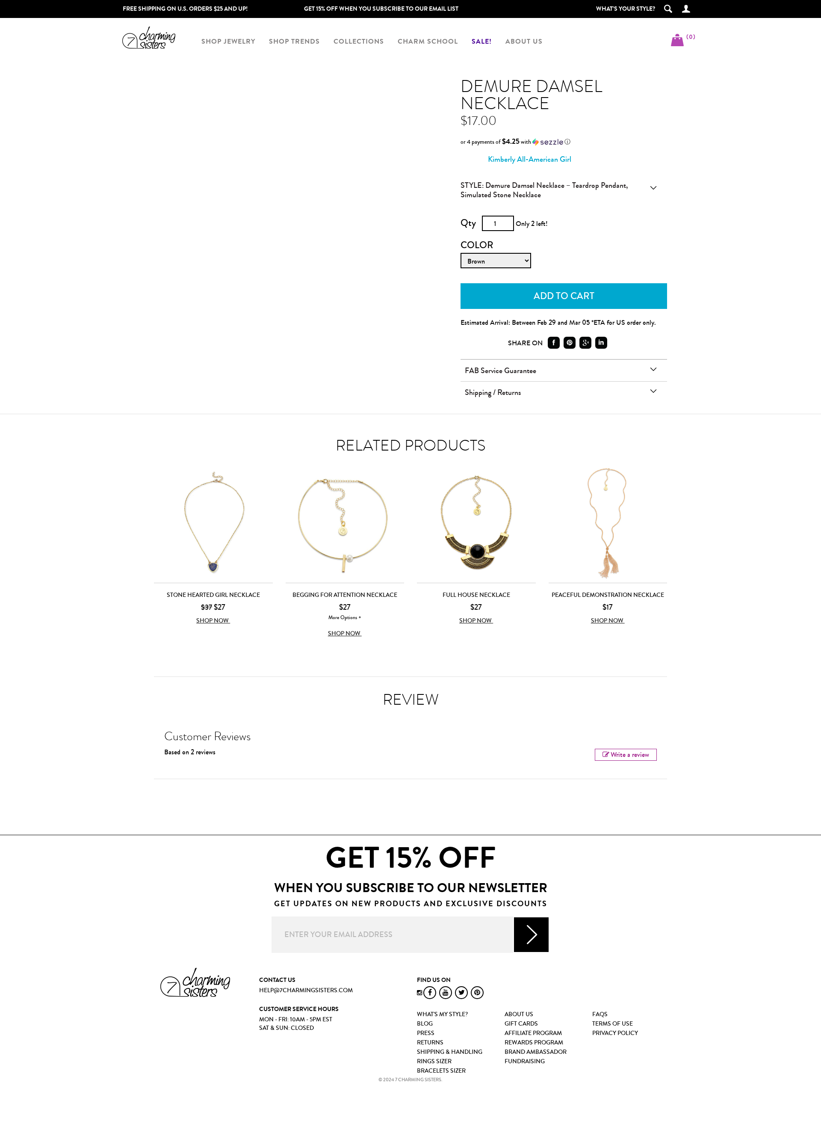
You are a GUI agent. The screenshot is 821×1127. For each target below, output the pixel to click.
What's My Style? (442, 1014)
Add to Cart (564, 296)
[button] (558, 142)
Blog (425, 1024)
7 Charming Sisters (148, 38)
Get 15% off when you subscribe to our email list (381, 8)
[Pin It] (570, 343)
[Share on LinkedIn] (601, 343)
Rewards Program (534, 1042)
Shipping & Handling (449, 1052)
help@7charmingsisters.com (306, 990)
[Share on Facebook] (554, 343)
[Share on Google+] (585, 343)
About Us (519, 1014)
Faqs (600, 1014)
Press (425, 1033)
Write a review (630, 754)
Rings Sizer (434, 1061)
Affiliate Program (533, 1033)
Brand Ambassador (536, 1052)
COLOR (477, 245)
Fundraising (525, 1061)
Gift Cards (521, 1024)
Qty (468, 223)
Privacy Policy (615, 1033)
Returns (430, 1042)
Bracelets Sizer (441, 1071)
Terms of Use (612, 1024)
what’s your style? (625, 8)
